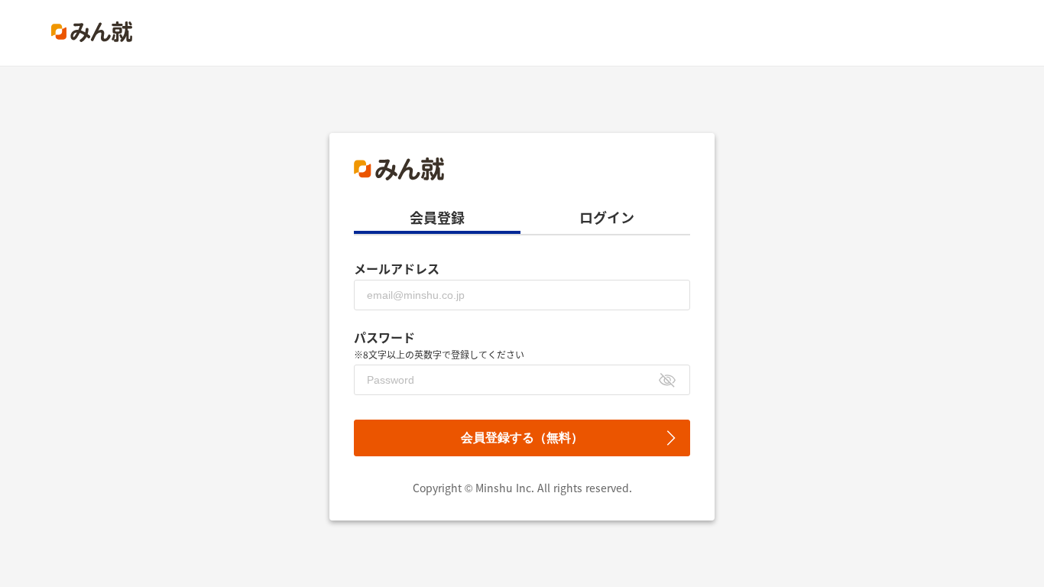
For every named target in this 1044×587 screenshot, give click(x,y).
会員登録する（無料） (522, 437)
